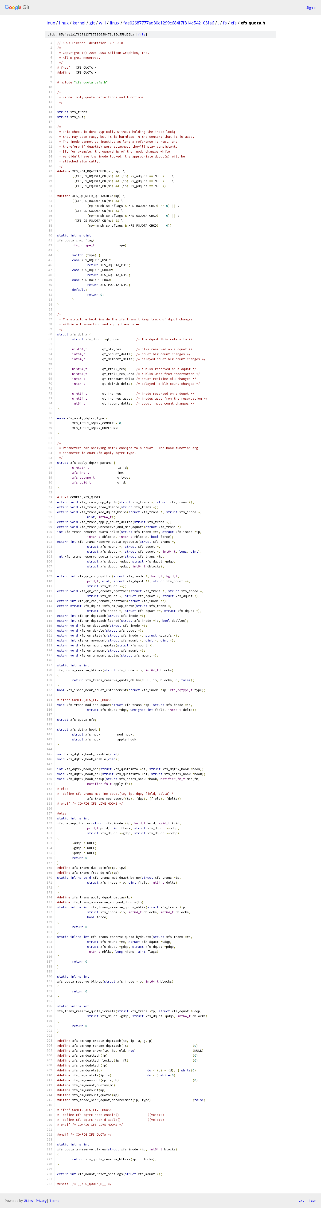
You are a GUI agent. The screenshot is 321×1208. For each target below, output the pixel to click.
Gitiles (28, 1200)
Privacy (41, 1200)
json (312, 1200)
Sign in (311, 7)
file (141, 34)
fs (225, 23)
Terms (54, 1200)
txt (301, 1200)
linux (50, 23)
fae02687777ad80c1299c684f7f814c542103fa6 (168, 23)
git (92, 23)
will (102, 23)
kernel (79, 23)
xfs (234, 23)
